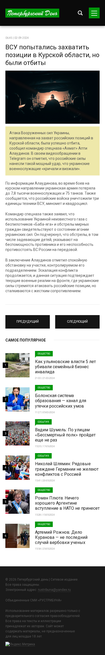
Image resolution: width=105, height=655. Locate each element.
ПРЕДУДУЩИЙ (28, 319)
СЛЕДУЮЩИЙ (77, 319)
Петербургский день (32, 13)
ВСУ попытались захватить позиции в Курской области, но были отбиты (52, 55)
